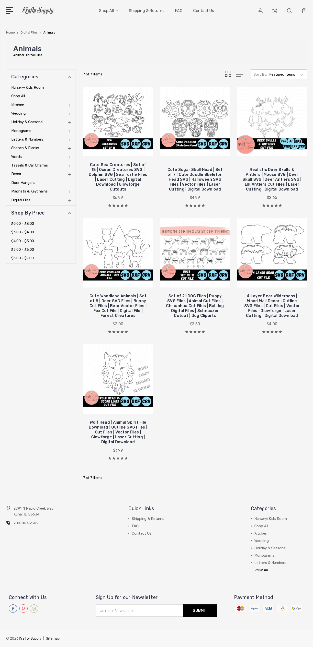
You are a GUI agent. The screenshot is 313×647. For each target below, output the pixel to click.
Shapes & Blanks (25, 148)
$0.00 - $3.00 (22, 223)
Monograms (21, 131)
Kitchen (17, 105)
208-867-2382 (25, 523)
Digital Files (21, 200)
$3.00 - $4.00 (22, 232)
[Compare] (275, 13)
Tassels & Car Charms (29, 165)
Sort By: (260, 74)
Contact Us (203, 10)
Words (16, 157)
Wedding (18, 113)
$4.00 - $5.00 (22, 241)
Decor (16, 174)
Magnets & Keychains (29, 191)
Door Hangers (23, 182)
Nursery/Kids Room (27, 87)
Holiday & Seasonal (27, 122)
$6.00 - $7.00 (22, 258)
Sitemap (53, 638)
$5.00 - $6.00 (22, 249)
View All (261, 570)
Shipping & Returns (146, 10)
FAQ (178, 10)
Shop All (106, 10)
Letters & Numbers (27, 139)
